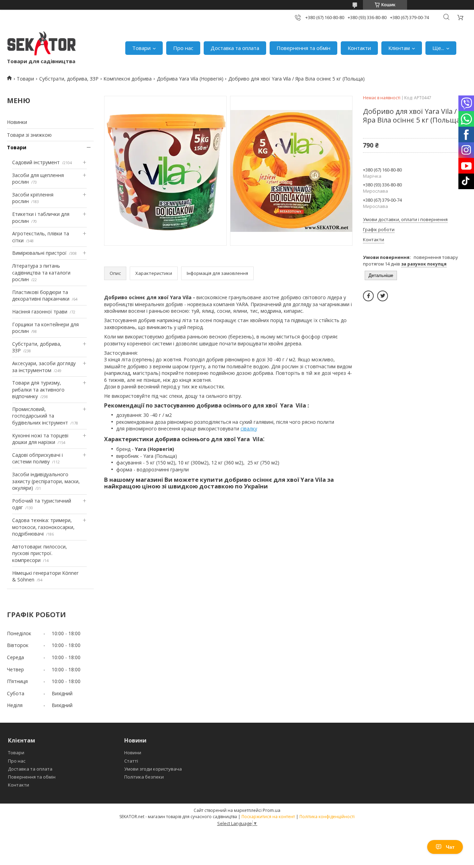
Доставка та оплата (235, 47)
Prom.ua (271, 810)
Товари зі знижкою (29, 135)
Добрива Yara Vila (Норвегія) (190, 78)
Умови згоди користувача (153, 769)
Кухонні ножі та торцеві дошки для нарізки (40, 439)
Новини (132, 752)
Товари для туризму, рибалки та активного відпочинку (38, 389)
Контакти (359, 47)
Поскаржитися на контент (268, 817)
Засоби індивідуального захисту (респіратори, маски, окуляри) (46, 481)
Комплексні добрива (127, 78)
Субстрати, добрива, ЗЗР (69, 78)
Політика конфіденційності (327, 817)
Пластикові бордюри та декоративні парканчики (40, 295)
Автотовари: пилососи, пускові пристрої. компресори (39, 553)
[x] (382, 296)
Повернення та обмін (303, 47)
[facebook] (368, 296)
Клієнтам (399, 47)
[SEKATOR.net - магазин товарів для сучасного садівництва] (41, 44)
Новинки (17, 122)
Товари (141, 47)
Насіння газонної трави (39, 311)
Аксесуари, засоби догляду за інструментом (44, 366)
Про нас (183, 47)
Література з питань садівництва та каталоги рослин (41, 272)
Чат (450, 847)
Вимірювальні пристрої (39, 253)
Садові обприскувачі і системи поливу (37, 458)
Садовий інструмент (36, 162)
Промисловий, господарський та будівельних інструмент (40, 416)
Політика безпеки (144, 777)
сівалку (248, 428)
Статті (131, 761)
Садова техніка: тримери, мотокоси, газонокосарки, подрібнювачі (43, 527)
